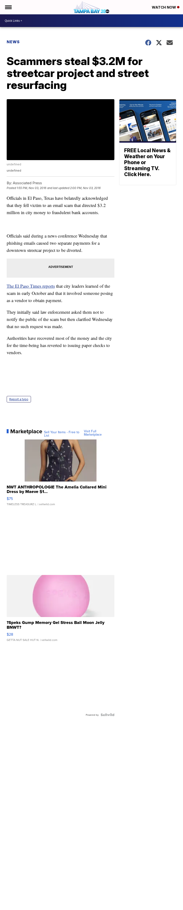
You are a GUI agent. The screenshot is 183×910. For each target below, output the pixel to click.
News (13, 41)
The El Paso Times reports (31, 286)
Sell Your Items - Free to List (61, 433)
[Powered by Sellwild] (107, 714)
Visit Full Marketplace (93, 432)
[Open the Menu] (8, 7)
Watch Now (164, 7)
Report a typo (18, 399)
